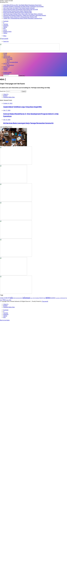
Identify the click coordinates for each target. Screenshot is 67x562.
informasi (26, 298)
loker (44, 298)
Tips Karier (9, 59)
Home (5, 53)
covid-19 (6, 298)
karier (31, 297)
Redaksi (5, 95)
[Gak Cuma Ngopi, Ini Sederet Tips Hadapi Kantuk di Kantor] (13, 182)
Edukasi (6, 63)
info (11, 298)
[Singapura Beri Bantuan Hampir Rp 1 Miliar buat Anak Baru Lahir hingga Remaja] (13, 275)
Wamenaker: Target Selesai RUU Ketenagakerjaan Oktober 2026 (20, 17)
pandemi (53, 298)
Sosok (8, 60)
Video (5, 69)
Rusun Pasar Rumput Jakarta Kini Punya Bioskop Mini (17, 12)
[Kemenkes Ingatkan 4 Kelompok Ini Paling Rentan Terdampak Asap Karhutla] (16, 164)
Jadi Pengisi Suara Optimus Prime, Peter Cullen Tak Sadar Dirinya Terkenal (22, 14)
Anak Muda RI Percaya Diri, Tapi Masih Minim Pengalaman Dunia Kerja (22, 5)
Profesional (7, 57)
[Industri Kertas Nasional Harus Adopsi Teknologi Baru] (16, 219)
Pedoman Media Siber (9, 97)
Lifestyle (6, 56)
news (48, 297)
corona (2, 298)
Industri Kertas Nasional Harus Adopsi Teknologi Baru (17, 11)
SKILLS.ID (6, 66)
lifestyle (41, 298)
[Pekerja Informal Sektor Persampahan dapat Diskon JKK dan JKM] (16, 201)
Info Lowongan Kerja (12, 62)
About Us (5, 94)
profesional (62, 298)
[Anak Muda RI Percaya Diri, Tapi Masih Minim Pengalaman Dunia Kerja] (13, 145)
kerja (34, 298)
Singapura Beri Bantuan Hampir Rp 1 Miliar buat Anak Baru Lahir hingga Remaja (24, 15)
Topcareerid (45, 301)
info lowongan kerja (17, 298)
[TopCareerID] (4, 38)
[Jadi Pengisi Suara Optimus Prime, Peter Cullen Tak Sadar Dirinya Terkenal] (16, 256)
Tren (5, 54)
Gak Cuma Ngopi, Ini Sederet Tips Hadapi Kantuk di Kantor (19, 8)
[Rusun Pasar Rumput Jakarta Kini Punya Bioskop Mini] (16, 238)
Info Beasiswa (10, 65)
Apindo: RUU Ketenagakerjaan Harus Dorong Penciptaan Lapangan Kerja (22, 18)
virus (10, 299)
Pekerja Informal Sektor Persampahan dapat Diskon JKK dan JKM (20, 9)
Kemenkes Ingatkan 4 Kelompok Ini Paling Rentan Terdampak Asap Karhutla (23, 6)
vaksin (7, 299)
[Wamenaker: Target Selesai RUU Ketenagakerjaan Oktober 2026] (16, 293)
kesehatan (37, 298)
